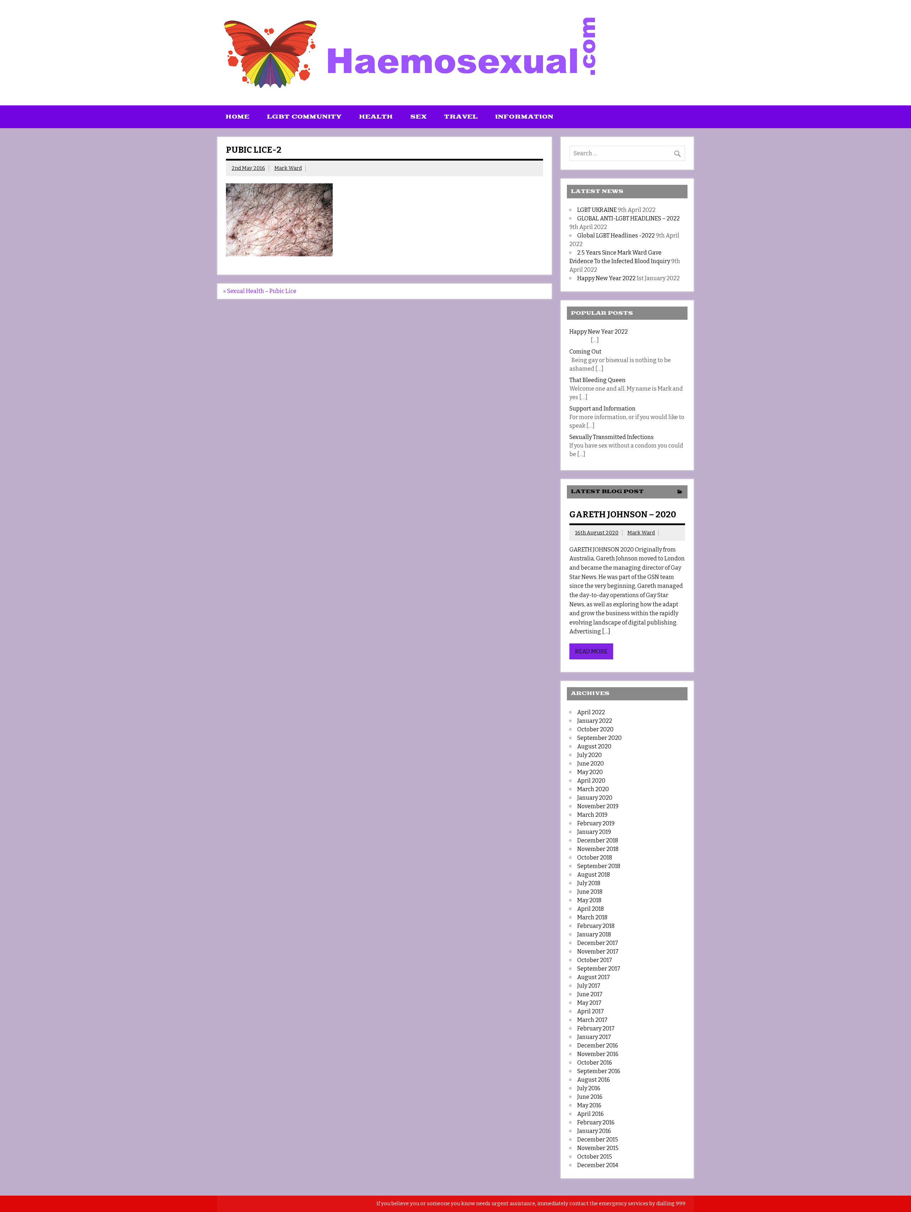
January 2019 (594, 832)
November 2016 (597, 1054)
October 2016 (594, 1062)
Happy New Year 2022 (606, 278)
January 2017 (594, 1037)
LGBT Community (304, 116)
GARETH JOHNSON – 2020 (622, 514)
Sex (418, 116)
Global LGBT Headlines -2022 (616, 235)
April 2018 (590, 908)
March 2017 (592, 1020)
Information (524, 116)
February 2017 (596, 1028)
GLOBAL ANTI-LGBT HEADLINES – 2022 (628, 218)
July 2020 (589, 755)
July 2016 (588, 1088)
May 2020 (590, 772)
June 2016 (589, 1096)
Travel (461, 116)
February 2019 (596, 823)
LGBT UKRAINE (597, 210)
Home (237, 116)
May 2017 (589, 1002)
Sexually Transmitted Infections (611, 437)
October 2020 (595, 729)
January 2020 (594, 797)
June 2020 (590, 763)
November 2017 (597, 951)
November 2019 (597, 806)
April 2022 (591, 712)
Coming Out (585, 351)
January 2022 (594, 720)
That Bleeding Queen (597, 380)
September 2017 (598, 968)
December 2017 (597, 943)
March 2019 (592, 814)
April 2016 (590, 1114)
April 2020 (591, 780)
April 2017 (590, 1011)
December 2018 (597, 840)
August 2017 (593, 977)
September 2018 (598, 866)
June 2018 (589, 891)
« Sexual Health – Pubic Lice (259, 291)
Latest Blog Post (607, 491)
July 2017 (588, 985)
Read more (591, 651)
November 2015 (597, 1148)
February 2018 (596, 926)
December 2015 (597, 1139)
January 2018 (594, 934)
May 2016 (589, 1105)
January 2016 (594, 1131)
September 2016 (598, 1071)
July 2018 (588, 883)
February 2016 (596, 1122)
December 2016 (597, 1045)
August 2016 (593, 1079)
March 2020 (593, 789)
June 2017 (589, 994)
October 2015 (594, 1156)
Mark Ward (288, 168)
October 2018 (594, 857)
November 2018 (597, 849)
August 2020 (594, 746)
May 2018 (589, 900)
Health (376, 116)
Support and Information (602, 408)
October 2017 (594, 960)
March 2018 (592, 917)
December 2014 (597, 1165)
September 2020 (599, 738)
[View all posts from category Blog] (680, 492)
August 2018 (593, 874)
